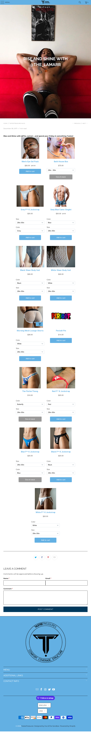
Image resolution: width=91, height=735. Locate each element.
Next (84, 123)
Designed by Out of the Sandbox (46, 726)
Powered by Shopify (67, 726)
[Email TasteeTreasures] (37, 689)
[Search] (80, 2)
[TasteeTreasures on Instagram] (45, 689)
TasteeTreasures (27, 726)
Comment (8, 589)
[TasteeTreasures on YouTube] (53, 689)
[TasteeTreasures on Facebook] (41, 689)
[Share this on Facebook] (42, 557)
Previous (77, 123)
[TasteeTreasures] (45, 2)
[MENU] (1, 2)
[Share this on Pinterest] (48, 557)
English (43, 705)
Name (6, 578)
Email (48, 578)
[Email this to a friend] (54, 557)
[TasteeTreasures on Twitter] (49, 689)
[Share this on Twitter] (35, 557)
